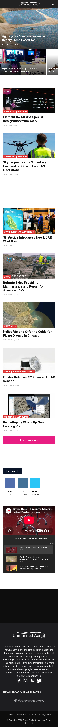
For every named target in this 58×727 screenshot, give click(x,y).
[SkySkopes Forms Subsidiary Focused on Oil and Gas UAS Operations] (29, 145)
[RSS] (32, 680)
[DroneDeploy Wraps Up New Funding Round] (29, 405)
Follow (22, 479)
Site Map (32, 714)
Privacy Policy (45, 714)
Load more (28, 440)
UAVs (7, 276)
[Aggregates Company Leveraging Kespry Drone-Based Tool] (29, 28)
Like (9, 479)
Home (10, 714)
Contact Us (21, 714)
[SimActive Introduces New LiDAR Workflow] (29, 221)
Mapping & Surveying (16, 416)
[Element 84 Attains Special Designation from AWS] (29, 100)
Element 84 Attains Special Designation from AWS (23, 119)
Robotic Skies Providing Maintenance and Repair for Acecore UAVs (23, 286)
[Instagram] (25, 680)
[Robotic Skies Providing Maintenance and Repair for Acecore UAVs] (29, 266)
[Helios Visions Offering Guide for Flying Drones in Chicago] (29, 315)
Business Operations (15, 111)
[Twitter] (39, 680)
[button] (53, 4)
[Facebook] (19, 680)
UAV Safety (10, 326)
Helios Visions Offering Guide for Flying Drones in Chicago (27, 333)
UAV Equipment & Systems (19, 231)
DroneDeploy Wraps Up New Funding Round (23, 424)
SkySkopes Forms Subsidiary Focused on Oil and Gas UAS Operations (24, 166)
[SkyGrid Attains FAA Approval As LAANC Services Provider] (23, 62)
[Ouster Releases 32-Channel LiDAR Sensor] (29, 360)
